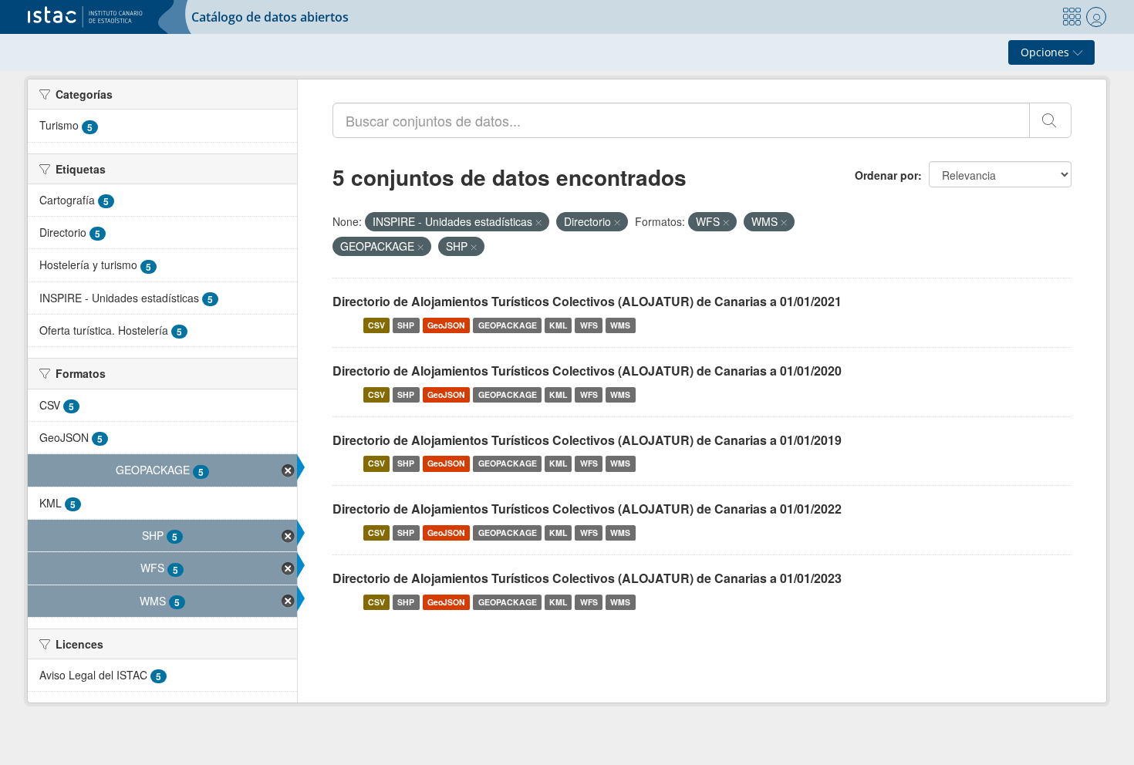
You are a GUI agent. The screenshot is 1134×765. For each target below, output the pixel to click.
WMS (620, 325)
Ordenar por (886, 175)
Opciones (1046, 52)
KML (558, 325)
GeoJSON (446, 325)
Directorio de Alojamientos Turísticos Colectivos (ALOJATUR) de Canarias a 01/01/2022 (587, 508)
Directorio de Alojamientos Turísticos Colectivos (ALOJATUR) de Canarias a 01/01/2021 (587, 301)
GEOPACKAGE (507, 325)
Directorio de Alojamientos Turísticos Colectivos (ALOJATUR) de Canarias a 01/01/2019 (587, 440)
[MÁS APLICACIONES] (1071, 17)
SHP (405, 325)
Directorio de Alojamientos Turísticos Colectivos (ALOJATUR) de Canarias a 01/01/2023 (587, 578)
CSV (376, 325)
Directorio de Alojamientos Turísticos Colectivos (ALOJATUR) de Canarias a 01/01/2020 (587, 370)
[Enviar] (1050, 120)
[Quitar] (538, 222)
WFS (589, 325)
